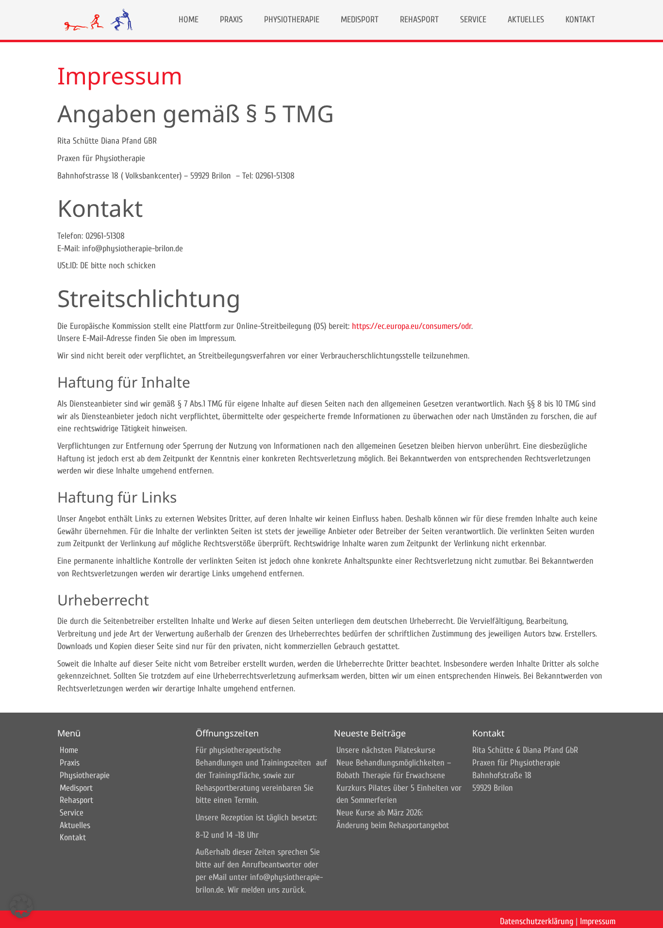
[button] (21, 906)
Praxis (70, 763)
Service (71, 813)
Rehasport (76, 800)
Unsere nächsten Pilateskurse (385, 750)
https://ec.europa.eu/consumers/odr (411, 326)
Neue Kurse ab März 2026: (379, 813)
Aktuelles (75, 825)
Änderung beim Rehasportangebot (392, 825)
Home (69, 750)
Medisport (76, 788)
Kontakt (73, 837)
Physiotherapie (85, 775)
